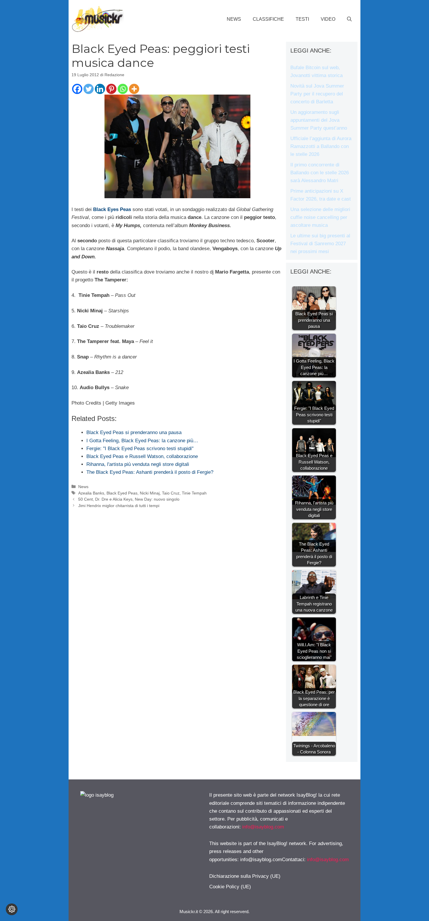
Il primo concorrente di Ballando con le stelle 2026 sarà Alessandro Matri (319, 172)
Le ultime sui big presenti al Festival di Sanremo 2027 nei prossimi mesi (320, 243)
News (234, 19)
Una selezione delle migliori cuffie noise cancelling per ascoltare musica (320, 217)
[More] (134, 89)
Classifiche (268, 19)
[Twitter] (88, 89)
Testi (302, 19)
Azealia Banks (91, 493)
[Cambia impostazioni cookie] (12, 909)
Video (328, 19)
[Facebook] (77, 89)
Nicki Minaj (150, 493)
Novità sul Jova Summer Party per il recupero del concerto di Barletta (317, 94)
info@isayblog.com (263, 827)
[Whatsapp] (123, 89)
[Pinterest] (111, 89)
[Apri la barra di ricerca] (349, 19)
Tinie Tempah (194, 493)
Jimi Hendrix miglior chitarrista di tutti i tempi (118, 505)
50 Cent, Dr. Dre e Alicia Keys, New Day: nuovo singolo (128, 499)
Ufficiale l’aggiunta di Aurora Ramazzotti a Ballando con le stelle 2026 (320, 146)
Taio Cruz (170, 493)
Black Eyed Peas (122, 493)
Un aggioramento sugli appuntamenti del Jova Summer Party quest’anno (318, 120)
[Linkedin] (100, 89)
